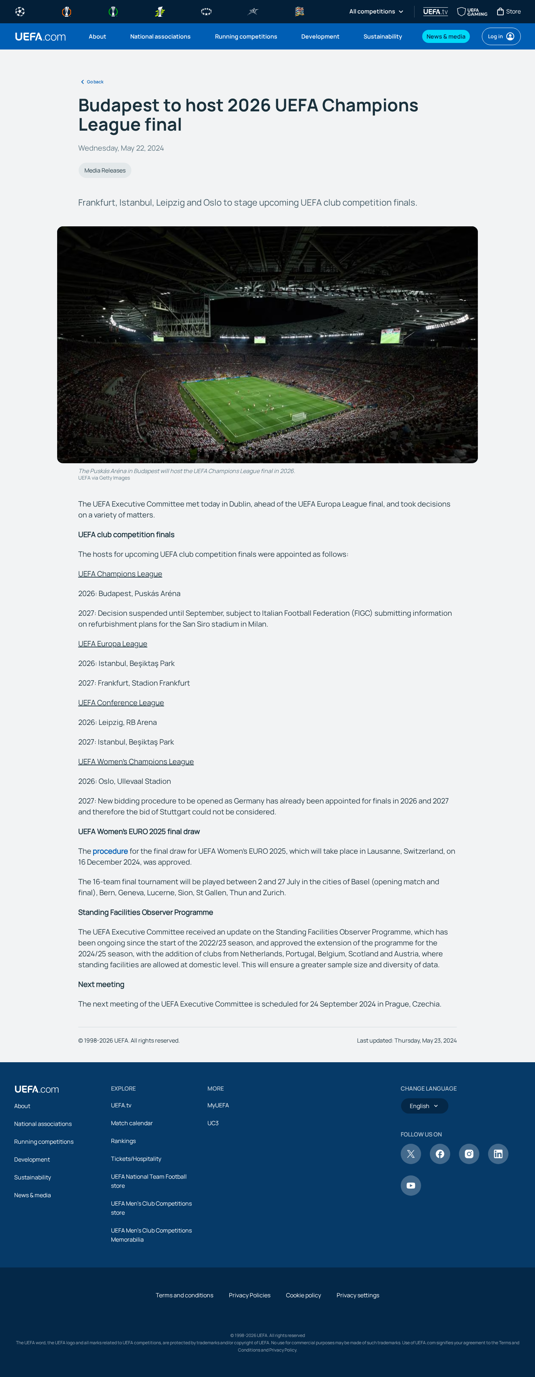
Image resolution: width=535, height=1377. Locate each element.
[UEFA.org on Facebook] (440, 1162)
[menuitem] (100, 36)
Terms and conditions (184, 1295)
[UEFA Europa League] (66, 11)
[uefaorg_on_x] (411, 1162)
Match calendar (132, 1123)
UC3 (213, 1123)
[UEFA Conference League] (113, 11)
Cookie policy (303, 1295)
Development (32, 1159)
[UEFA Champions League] (20, 11)
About (22, 1106)
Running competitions (44, 1142)
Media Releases (105, 170)
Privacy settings (358, 1295)
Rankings (123, 1141)
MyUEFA (218, 1105)
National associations (43, 1124)
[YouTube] (411, 1194)
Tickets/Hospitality (136, 1159)
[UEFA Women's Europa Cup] (160, 11)
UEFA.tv (121, 1105)
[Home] (36, 1089)
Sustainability (32, 1177)
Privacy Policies (249, 1295)
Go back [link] (95, 82)
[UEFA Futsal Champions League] (253, 11)
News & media (32, 1195)
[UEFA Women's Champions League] (206, 11)
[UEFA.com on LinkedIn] (498, 1162)
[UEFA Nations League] (299, 11)
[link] (97, 36)
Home (40, 36)
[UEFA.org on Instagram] (469, 1162)
